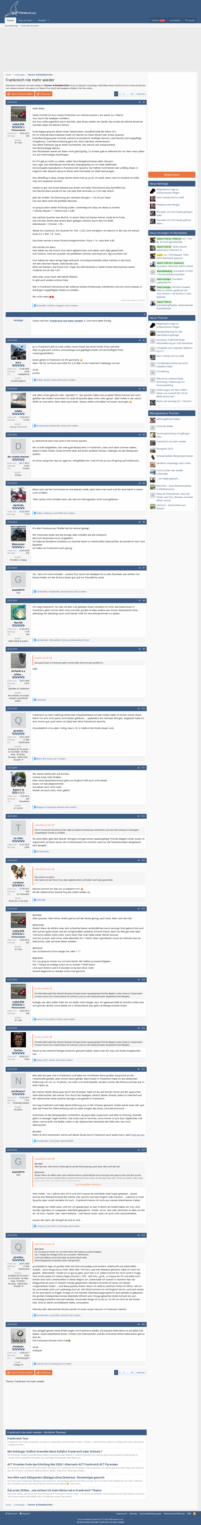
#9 (144, 649)
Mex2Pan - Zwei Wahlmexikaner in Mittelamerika (173, 487)
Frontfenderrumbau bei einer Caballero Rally (172, 364)
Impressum (122, 1513)
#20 (143, 1324)
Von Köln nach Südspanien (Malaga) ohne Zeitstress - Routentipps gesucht (55, 1477)
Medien (42, 20)
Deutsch (26, 1513)
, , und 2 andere (56, 513)
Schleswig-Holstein (21, 1103)
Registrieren (171, 174)
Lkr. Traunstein (23, 894)
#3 (144, 388)
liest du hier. (138, 1134)
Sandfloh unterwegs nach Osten (173, 463)
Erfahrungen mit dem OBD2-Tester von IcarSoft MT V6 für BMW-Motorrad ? (172, 393)
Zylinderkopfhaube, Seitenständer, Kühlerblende (174, 305)
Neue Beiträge (11, 25)
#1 (144, 102)
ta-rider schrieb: (42, 988)
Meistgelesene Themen (164, 413)
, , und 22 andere (62, 591)
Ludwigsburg (23, 374)
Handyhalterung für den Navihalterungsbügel (169, 333)
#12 (143, 816)
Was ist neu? (25, 20)
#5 (144, 483)
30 (132, 93)
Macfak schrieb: (42, 657)
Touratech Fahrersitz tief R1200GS (174, 265)
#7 (144, 568)
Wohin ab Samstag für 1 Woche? (174, 401)
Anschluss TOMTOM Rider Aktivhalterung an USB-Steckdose (174, 341)
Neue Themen (159, 318)
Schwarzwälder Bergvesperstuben (174, 455)
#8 (144, 600)
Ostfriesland (24, 742)
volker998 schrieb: (43, 825)
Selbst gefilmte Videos (168, 418)
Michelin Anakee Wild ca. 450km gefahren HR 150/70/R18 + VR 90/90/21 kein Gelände (173, 291)
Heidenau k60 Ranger (168, 204)
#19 (143, 1235)
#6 (144, 522)
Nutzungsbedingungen (150, 1513)
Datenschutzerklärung (174, 1513)
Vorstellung (162, 371)
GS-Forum (12, 1513)
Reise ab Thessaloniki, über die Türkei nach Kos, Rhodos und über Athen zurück (174, 497)
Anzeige (18, 320)
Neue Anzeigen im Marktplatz (168, 233)
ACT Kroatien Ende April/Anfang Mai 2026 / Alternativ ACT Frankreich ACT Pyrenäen (62, 1464)
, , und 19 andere (57, 305)
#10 (143, 708)
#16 (143, 1028)
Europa (26, 468)
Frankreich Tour (18, 1438)
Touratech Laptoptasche (169, 280)
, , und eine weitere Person (63, 640)
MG (27, 634)
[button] (34, 20)
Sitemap (133, 1513)
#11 (143, 767)
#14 (143, 908)
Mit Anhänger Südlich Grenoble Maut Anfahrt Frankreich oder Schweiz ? (54, 1451)
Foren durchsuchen (30, 25)
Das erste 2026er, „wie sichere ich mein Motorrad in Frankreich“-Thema (54, 1490)
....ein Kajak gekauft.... (168, 478)
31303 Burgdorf (22, 1358)
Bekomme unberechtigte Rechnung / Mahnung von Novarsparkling (170, 382)
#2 (144, 340)
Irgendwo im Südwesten (18, 688)
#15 (143, 979)
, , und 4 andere (57, 425)
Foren (10, 20)
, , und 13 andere (51, 758)
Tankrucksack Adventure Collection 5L (171, 248)
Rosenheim (24, 801)
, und (55, 1141)
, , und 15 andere (56, 380)
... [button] (127, 93)
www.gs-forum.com (18, 426)
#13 (143, 860)
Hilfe (189, 1513)
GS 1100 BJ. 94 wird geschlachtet (174, 240)
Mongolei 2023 (164, 448)
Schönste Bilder (164, 426)
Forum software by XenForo (100, 1519)
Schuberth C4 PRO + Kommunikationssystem (174, 272)
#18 (143, 1150)
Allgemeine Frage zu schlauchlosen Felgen (167, 191)
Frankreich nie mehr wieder (171, 441)
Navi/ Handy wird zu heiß (170, 197)
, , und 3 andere (55, 1060)
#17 (143, 1069)
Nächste (140, 93)
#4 (144, 434)
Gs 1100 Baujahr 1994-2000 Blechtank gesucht (172, 256)
